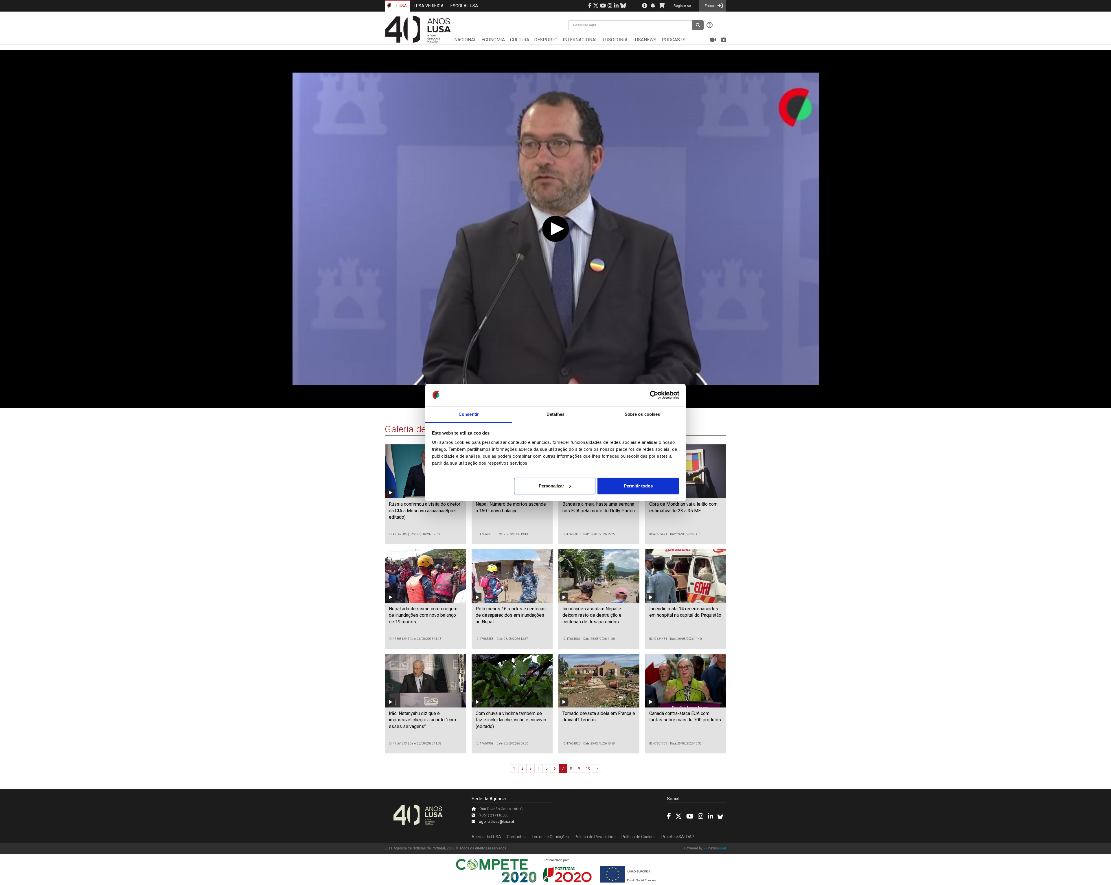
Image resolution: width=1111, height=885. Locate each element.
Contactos (516, 836)
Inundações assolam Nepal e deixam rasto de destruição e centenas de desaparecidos (591, 615)
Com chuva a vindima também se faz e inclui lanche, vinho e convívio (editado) (511, 720)
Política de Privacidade (595, 836)
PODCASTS (673, 40)
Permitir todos (638, 485)
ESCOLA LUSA (464, 5)
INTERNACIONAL (580, 40)
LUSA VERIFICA (429, 5)
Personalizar (551, 485)
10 (588, 768)
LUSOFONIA (615, 40)
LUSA (401, 5)
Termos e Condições (550, 836)
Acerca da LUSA (486, 836)
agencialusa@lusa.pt (496, 821)
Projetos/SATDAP (677, 836)
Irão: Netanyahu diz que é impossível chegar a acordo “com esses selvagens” (422, 720)
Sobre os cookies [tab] (642, 413)
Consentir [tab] (469, 413)
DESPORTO (546, 40)
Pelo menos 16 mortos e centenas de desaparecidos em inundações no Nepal (511, 615)
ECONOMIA (493, 40)
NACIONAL (465, 40)
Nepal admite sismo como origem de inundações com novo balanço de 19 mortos (423, 615)
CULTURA (519, 40)
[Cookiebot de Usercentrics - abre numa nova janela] (654, 395)
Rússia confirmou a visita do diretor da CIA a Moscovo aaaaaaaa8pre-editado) (424, 510)
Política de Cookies (638, 836)
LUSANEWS (644, 40)
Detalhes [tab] (555, 413)
